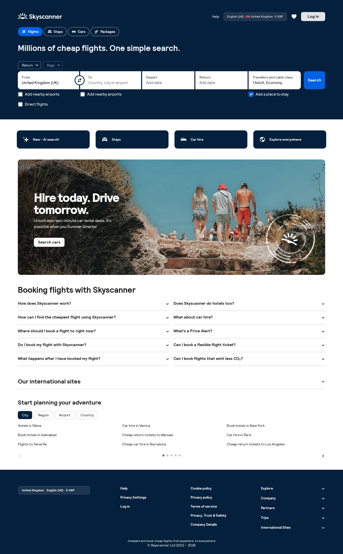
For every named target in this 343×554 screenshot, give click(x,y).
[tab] (30, 31)
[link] (53, 139)
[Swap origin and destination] (80, 80)
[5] (180, 455)
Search (314, 80)
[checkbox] (25, 415)
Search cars (49, 242)
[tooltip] (53, 65)
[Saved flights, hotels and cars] (294, 16)
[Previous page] (20, 455)
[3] (171, 455)
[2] (167, 455)
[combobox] (48, 83)
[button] (29, 65)
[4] (176, 455)
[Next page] (323, 455)
